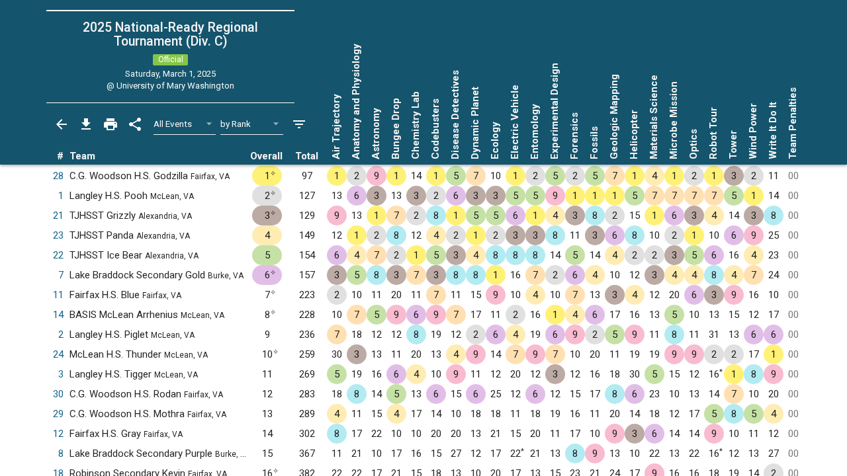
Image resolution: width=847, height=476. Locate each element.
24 (58, 354)
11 (58, 295)
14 (58, 315)
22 (58, 255)
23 (58, 235)
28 (58, 176)
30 (58, 394)
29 (58, 414)
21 (58, 215)
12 (58, 434)
